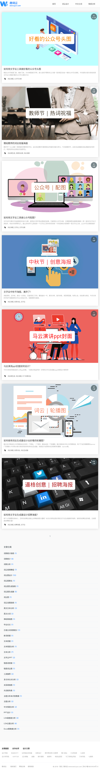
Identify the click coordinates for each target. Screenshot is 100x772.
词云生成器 (24, 450)
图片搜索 (41, 757)
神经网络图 (8, 619)
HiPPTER (16, 757)
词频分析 (7, 564)
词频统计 (7, 559)
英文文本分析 (9, 608)
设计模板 (25, 757)
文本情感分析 (9, 646)
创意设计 (38, 753)
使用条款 (31, 766)
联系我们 (13, 766)
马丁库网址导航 (71, 757)
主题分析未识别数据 (11, 696)
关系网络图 (8, 685)
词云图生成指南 (10, 586)
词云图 (6, 597)
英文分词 (7, 614)
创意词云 (17, 302)
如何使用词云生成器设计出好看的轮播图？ (24, 440)
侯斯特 (49, 757)
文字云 (16, 227)
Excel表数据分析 (10, 729)
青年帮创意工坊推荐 (51, 753)
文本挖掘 (7, 641)
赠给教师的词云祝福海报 (16, 143)
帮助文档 (22, 766)
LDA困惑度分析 (10, 718)
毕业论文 (7, 625)
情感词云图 (8, 669)
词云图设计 (8, 575)
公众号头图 (18, 79)
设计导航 (5, 753)
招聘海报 (17, 525)
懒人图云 (64, 753)
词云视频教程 (9, 570)
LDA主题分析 (9, 723)
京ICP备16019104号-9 (90, 766)
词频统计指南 (9, 553)
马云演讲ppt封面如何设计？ (17, 366)
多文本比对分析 (10, 679)
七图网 (91, 757)
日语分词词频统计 (10, 630)
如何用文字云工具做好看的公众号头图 (22, 69)
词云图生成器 (9, 592)
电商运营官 (58, 757)
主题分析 (7, 701)
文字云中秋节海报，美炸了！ (18, 292)
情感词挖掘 (8, 663)
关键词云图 (19, 153)
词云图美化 (8, 581)
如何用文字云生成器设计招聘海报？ (21, 515)
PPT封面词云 (26, 376)
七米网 (82, 753)
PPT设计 (7, 712)
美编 (32, 757)
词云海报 (11, 79)
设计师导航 (5, 757)
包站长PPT (14, 753)
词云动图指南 (9, 603)
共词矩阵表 (8, 690)
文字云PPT (8, 657)
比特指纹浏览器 (27, 753)
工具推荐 (7, 674)
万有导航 (82, 757)
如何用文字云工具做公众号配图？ (20, 217)
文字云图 (22, 227)
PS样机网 (74, 753)
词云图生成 (11, 153)
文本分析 (7, 652)
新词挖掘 (7, 636)
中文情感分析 (9, 707)
